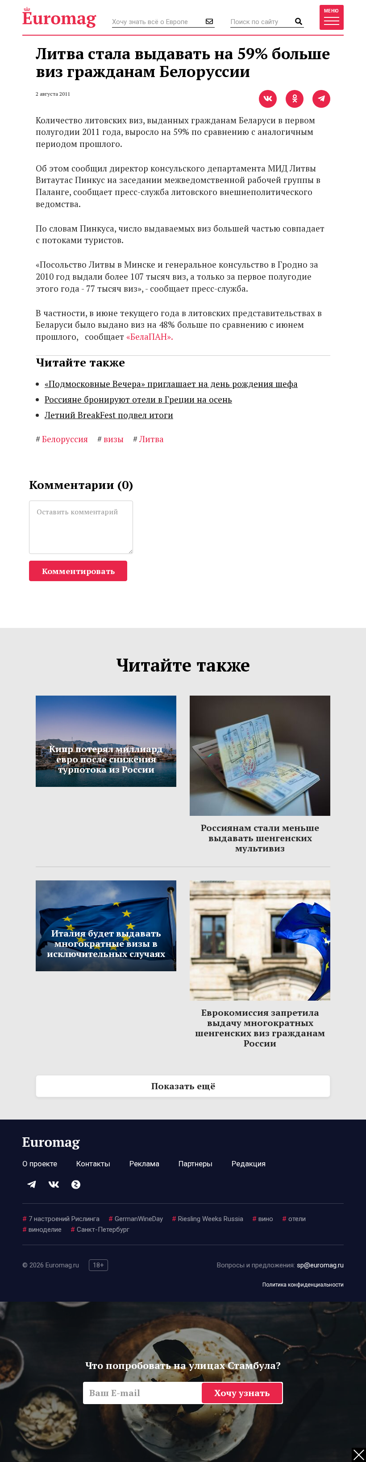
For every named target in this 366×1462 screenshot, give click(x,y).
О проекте (39, 1163)
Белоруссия (62, 438)
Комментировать (78, 571)
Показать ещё (183, 1086)
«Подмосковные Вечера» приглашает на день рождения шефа (171, 383)
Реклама (144, 1163)
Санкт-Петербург (100, 1230)
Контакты (93, 1163)
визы (110, 438)
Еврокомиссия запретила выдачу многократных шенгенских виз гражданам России (260, 1027)
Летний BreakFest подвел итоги (109, 414)
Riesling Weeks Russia (207, 1219)
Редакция (249, 1163)
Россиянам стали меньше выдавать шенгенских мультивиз (260, 838)
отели (294, 1219)
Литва (148, 438)
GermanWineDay (135, 1219)
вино (262, 1219)
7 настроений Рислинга (61, 1219)
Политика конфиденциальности (303, 1285)
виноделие (42, 1230)
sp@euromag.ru (320, 1265)
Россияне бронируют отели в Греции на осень (138, 399)
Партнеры (195, 1163)
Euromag (59, 17)
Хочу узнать (242, 1393)
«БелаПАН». (149, 336)
